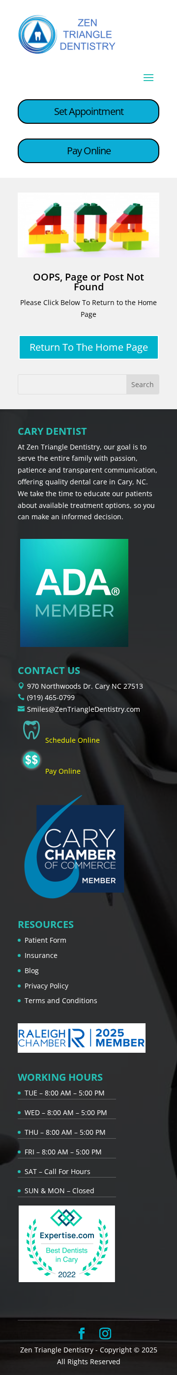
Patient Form (45, 940)
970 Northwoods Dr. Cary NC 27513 (85, 686)
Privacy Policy (46, 985)
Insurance (41, 955)
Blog (32, 970)
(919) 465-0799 (51, 697)
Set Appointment (88, 111)
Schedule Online (72, 740)
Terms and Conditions (61, 1000)
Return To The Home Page (89, 347)
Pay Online (89, 150)
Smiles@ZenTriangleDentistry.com (83, 709)
